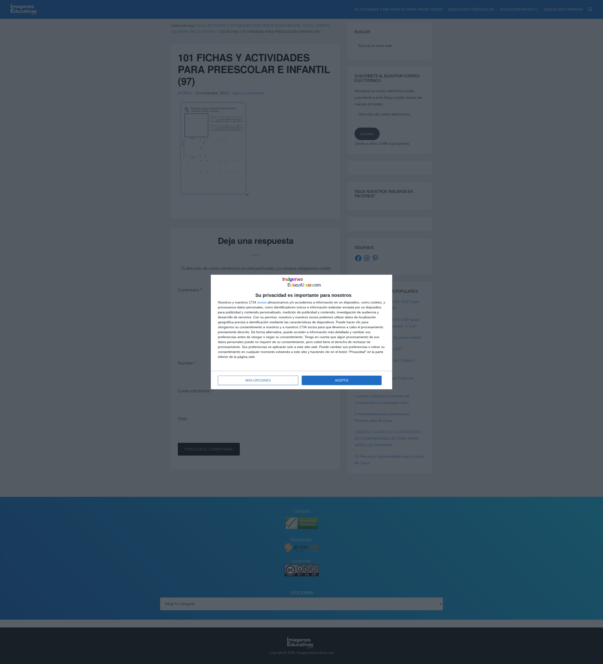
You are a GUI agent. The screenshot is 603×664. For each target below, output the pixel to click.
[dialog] (301, 332)
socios (262, 302)
